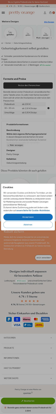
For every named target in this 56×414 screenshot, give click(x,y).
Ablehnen (28, 224)
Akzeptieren (28, 217)
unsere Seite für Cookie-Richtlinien (33, 210)
